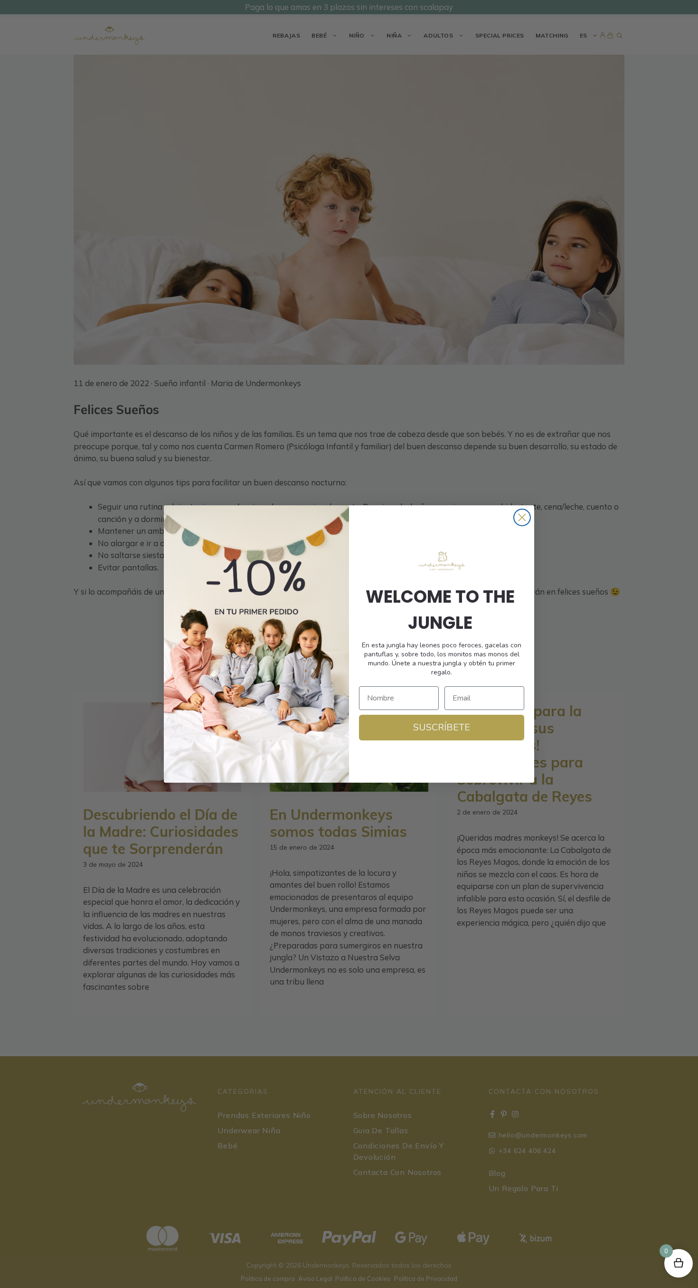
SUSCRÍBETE (441, 727)
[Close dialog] (522, 517)
